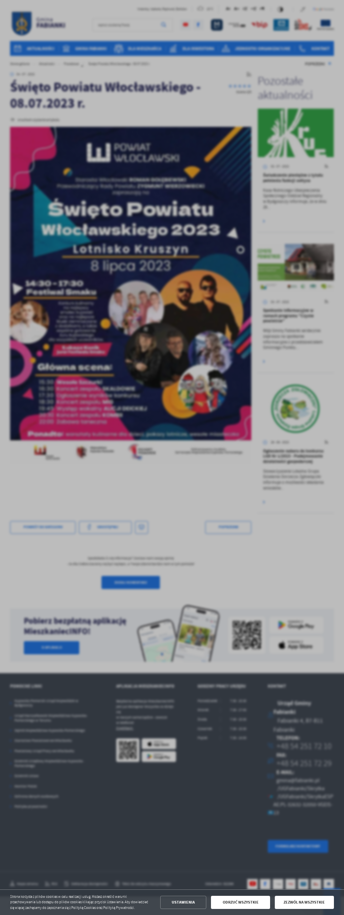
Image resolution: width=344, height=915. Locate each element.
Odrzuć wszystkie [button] (241, 902)
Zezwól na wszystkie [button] (304, 902)
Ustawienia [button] (183, 902)
